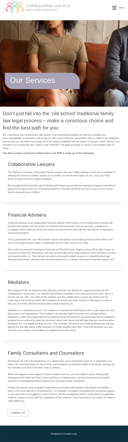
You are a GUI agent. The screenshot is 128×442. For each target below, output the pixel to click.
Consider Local (70, 434)
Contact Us (18, 413)
